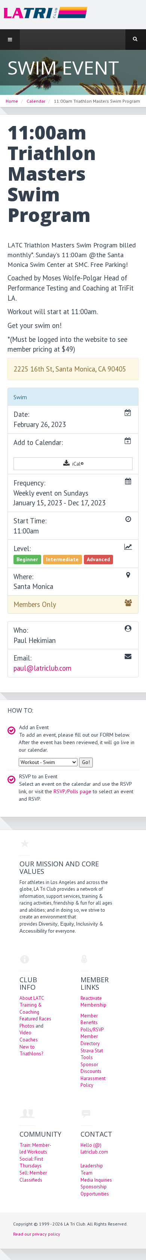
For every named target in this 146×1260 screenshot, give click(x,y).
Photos (26, 1026)
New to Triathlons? (31, 1050)
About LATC (31, 998)
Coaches (28, 1040)
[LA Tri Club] (44, 14)
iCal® (77, 463)
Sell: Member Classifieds (33, 1176)
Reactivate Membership (93, 1001)
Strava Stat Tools (91, 1054)
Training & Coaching (30, 1008)
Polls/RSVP (92, 1029)
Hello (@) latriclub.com (94, 1148)
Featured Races (35, 1019)
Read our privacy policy (36, 1234)
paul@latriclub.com (42, 668)
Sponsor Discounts (90, 1068)
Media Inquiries (96, 1180)
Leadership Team (91, 1169)
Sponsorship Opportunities (94, 1190)
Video (25, 1032)
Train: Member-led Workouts (35, 1148)
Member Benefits (89, 1019)
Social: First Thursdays (31, 1162)
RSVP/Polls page (72, 791)
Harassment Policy (93, 1082)
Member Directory (90, 1040)
